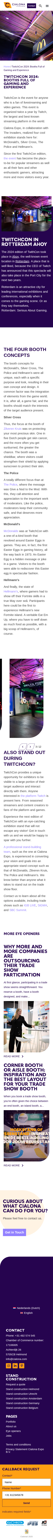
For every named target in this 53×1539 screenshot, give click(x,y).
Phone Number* (11, 1488)
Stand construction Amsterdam (24, 1398)
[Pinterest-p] (21, 1365)
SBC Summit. (18, 910)
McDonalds (11, 531)
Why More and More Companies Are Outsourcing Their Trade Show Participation (25, 961)
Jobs (8, 1435)
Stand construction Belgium (22, 1407)
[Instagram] (8, 1365)
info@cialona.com (16, 1359)
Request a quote (15, 1384)
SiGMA (42, 905)
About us (11, 1426)
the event (10, 158)
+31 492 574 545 (25, 1335)
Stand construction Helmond (22, 1389)
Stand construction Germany (22, 1403)
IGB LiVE (30, 905)
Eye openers (13, 1431)
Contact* (7, 1475)
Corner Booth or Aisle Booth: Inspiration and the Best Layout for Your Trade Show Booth (25, 1077)
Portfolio (11, 1421)
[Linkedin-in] (15, 1365)
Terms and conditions (18, 1444)
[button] (47, 5)
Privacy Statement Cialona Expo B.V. (25, 1450)
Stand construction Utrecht (21, 1393)
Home (7, 66)
